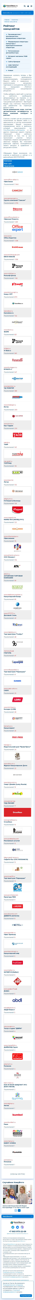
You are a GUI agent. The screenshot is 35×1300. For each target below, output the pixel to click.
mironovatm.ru (9, 1026)
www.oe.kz (8, 236)
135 (15, 466)
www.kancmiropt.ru (11, 951)
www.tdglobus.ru (10, 632)
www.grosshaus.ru (10, 820)
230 (15, 428)
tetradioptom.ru (9, 1008)
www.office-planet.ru (11, 217)
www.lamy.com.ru (10, 782)
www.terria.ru (9, 424)
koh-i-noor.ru (8, 1083)
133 (15, 485)
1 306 (16, 259)
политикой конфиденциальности (13, 1277)
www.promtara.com (11, 895)
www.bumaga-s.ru (10, 367)
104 (15, 560)
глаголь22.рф (9, 651)
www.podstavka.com (11, 839)
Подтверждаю (26, 1295)
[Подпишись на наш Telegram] (12, 1227)
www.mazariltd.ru (10, 1045)
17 (15, 806)
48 (15, 637)
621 (15, 334)
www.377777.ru (9, 613)
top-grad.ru (8, 461)
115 (15, 541)
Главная (6, 19)
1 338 (16, 241)
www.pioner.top (9, 801)
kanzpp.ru (7, 745)
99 (15, 580)
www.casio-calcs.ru (10, 688)
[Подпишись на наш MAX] (22, 1227)
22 (15, 768)
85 (15, 599)
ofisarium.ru (8, 499)
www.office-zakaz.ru (11, 179)
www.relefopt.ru (10, 273)
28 (15, 712)
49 (15, 618)
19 (15, 787)
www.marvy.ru (9, 1141)
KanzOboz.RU (7, 1216)
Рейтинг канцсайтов (10, 21)
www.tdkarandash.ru (11, 670)
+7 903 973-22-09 (17, 1231)
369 (15, 391)
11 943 (16, 184)
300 (15, 410)
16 (15, 825)
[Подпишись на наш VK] (17, 1227)
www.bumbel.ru (10, 1122)
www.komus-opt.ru (11, 292)
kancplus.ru (8, 726)
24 (15, 749)
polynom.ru (8, 1064)
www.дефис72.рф (10, 989)
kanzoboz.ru (8, 311)
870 (15, 297)
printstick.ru (8, 1160)
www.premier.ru (10, 933)
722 (15, 316)
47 (15, 656)
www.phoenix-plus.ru (11, 555)
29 (15, 693)
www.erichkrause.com (12, 255)
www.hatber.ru (9, 970)
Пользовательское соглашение (12, 1272)
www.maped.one (10, 517)
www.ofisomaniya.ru (11, 536)
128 (15, 503)
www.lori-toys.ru (10, 707)
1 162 (16, 278)
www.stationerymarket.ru (13, 595)
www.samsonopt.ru (11, 198)
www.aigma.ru (9, 1103)
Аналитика (14, 19)
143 (15, 447)
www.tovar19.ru (9, 876)
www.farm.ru (8, 330)
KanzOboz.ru (21, 1241)
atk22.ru (7, 574)
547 (15, 372)
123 (15, 522)
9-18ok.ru (7, 348)
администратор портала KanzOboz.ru (17, 1233)
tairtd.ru (7, 442)
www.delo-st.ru (9, 764)
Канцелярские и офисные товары (19, 1223)
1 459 (16, 222)
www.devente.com (10, 914)
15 (15, 843)
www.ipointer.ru (9, 386)
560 (15, 353)
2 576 (16, 203)
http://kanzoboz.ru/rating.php (14, 130)
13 (15, 881)
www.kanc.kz (8, 480)
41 (15, 674)
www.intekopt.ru (10, 405)
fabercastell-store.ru (11, 857)
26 (15, 731)
